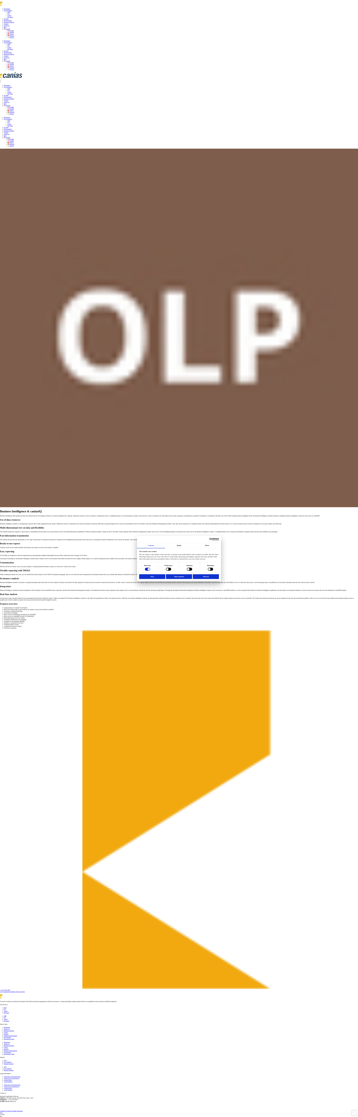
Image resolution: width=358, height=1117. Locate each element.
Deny (152, 576)
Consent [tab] (151, 545)
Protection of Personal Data (12, 1077)
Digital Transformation (10, 1036)
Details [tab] (179, 545)
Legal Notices (8, 1082)
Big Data (10, 17)
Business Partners (9, 22)
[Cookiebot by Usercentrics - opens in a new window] (211, 539)
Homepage (7, 9)
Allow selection (179, 576)
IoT (8, 14)
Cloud (9, 15)
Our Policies (7, 1037)
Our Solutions (8, 10)
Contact (6, 24)
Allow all (206, 576)
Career (6, 1032)
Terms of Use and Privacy (11, 1078)
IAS (1, 1113)
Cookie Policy (8, 1080)
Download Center (9, 1039)
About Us (7, 25)
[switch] (168, 569)
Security (6, 19)
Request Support (9, 1064)
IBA (5, 27)
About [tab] (207, 545)
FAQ (5, 1060)
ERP (8, 12)
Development (8, 20)
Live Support (7, 1062)
